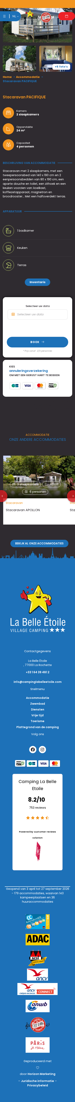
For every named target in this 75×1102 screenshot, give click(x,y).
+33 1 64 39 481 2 (37, 672)
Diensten (37, 709)
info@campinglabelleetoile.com (38, 682)
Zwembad (37, 704)
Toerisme (37, 721)
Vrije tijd (37, 715)
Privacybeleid (37, 1085)
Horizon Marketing (41, 1074)
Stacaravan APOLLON (23, 510)
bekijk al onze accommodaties (39, 543)
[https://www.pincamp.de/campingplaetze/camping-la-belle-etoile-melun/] (38, 938)
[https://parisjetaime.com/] (38, 1044)
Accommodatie (37, 698)
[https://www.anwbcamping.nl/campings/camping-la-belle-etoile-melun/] (38, 1004)
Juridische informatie (37, 1081)
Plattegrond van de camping (37, 727)
